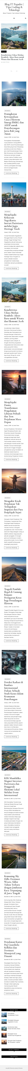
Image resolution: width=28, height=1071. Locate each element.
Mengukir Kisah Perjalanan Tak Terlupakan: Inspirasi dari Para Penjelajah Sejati (13, 507)
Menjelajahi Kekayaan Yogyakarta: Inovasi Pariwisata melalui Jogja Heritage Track (13, 221)
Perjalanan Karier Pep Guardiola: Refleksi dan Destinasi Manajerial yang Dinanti (13, 949)
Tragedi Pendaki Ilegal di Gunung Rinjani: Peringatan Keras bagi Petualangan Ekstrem (13, 596)
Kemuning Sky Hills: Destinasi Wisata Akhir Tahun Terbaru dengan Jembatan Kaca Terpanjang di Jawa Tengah (13, 885)
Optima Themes (18, 1068)
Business (7, 110)
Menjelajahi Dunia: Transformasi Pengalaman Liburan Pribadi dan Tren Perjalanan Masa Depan (12, 412)
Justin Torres (16, 137)
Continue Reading (11, 173)
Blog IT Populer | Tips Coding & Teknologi (14, 7)
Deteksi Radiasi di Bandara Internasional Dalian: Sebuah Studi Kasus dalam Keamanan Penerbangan (13, 691)
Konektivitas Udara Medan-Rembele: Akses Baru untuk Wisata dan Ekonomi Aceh (12, 57)
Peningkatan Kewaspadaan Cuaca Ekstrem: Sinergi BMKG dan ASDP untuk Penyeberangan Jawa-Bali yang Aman (14, 123)
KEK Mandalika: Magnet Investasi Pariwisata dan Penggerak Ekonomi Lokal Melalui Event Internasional (13, 787)
